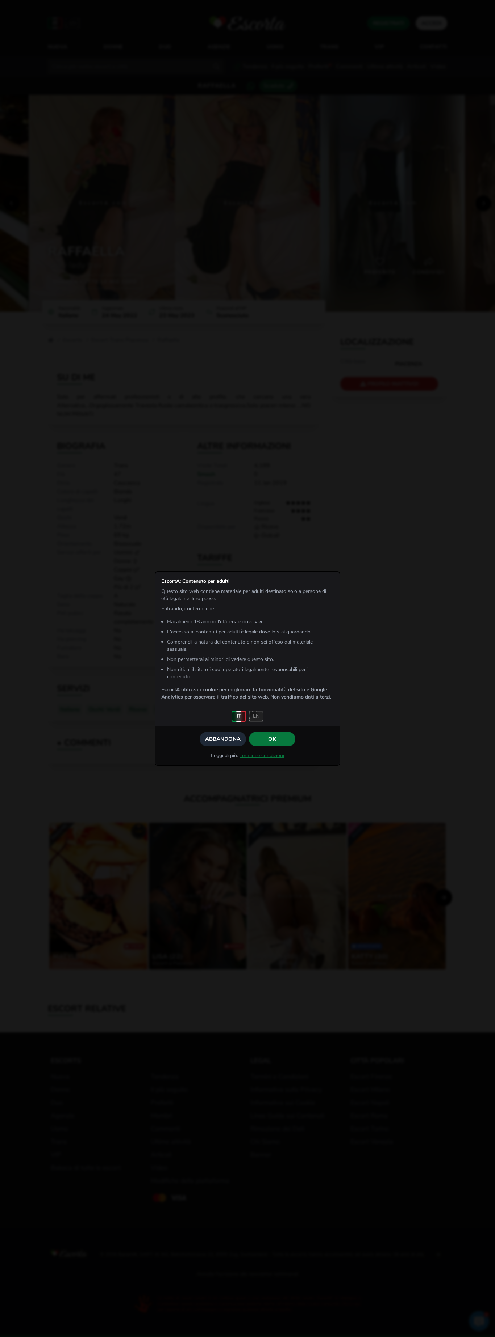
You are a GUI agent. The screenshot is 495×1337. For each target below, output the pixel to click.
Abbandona (223, 739)
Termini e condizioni (262, 755)
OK (272, 739)
